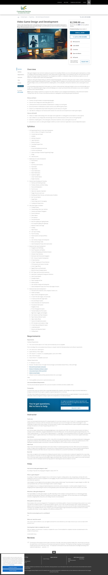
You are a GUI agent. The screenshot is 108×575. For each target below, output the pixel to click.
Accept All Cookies (13, 567)
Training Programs (24, 17)
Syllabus (19, 71)
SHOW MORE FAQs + (32, 534)
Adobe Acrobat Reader (34, 373)
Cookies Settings (12, 570)
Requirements (21, 74)
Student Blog (81, 558)
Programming (31, 17)
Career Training (46, 558)
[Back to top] (54, 557)
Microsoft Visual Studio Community (37, 367)
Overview (20, 69)
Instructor (20, 77)
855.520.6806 (20, 92)
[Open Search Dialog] (89, 2)
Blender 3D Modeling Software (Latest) (38, 369)
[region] (12, 564)
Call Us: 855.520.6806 (85, 17)
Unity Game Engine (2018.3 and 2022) (38, 371)
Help (69, 561)
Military (69, 558)
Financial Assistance (72, 560)
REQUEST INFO (85, 61)
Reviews (19, 82)
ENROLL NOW (79, 33)
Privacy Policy (55, 571)
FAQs (19, 80)
